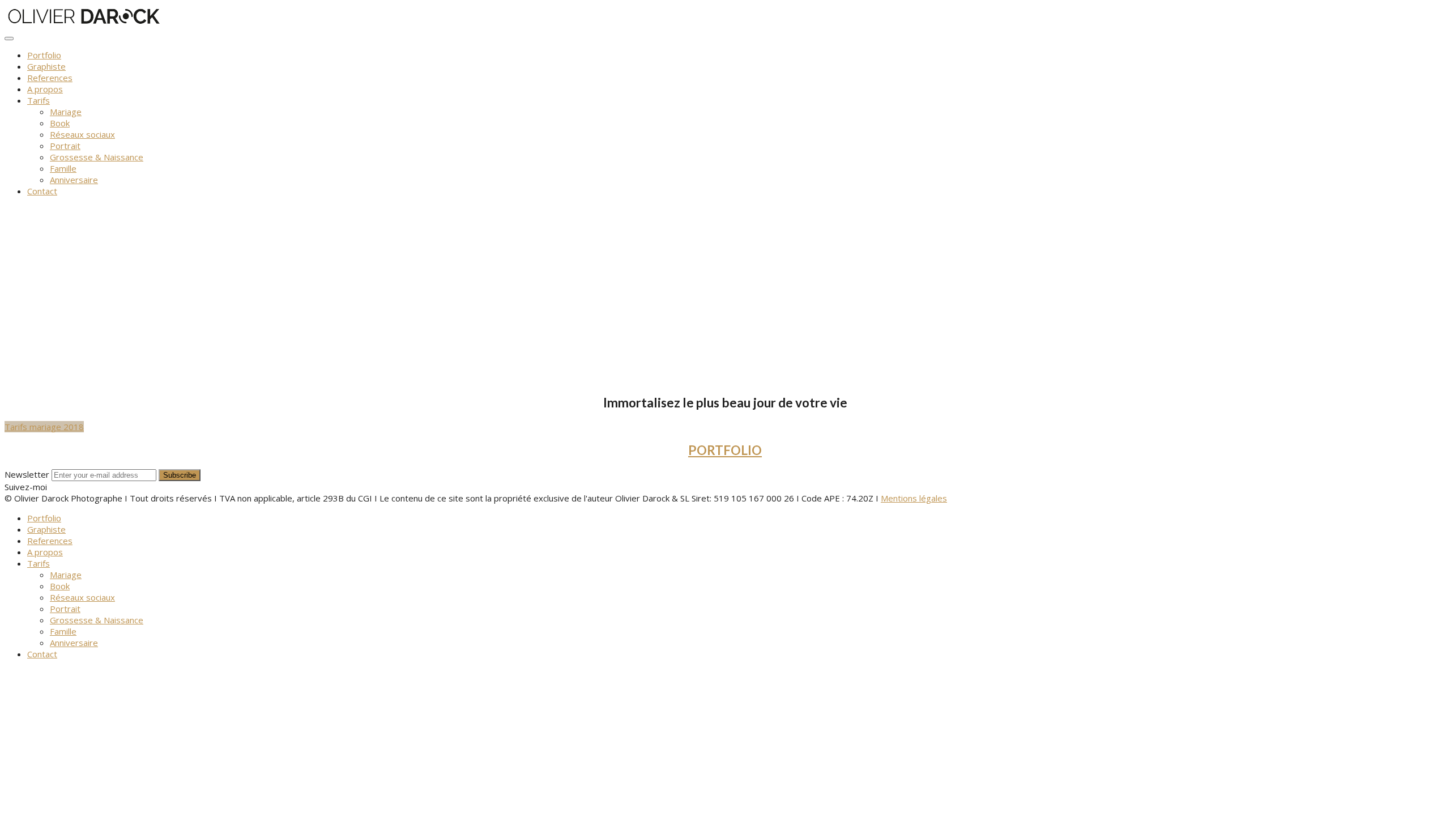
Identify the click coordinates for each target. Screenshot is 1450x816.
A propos (45, 89)
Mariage (66, 111)
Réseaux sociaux (82, 134)
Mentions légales (914, 498)
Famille (63, 168)
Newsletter (27, 474)
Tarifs (38, 100)
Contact (42, 191)
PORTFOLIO (725, 450)
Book (60, 123)
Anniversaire (74, 179)
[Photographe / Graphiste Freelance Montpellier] (83, 23)
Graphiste (46, 66)
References (49, 77)
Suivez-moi (26, 486)
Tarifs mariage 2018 (44, 426)
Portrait (65, 145)
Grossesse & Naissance (96, 157)
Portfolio (44, 55)
